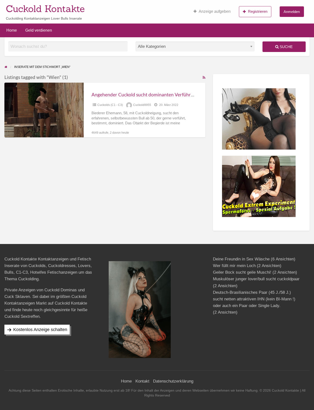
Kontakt (142, 381)
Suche (286, 47)
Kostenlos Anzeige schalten (40, 329)
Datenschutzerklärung (173, 381)
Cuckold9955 (142, 105)
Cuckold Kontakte (45, 8)
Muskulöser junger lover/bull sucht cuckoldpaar (256, 279)
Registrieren (257, 11)
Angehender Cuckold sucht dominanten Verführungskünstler (155, 94)
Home (11, 30)
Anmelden (292, 12)
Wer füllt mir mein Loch (234, 265)
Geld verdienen (38, 30)
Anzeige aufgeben (215, 11)
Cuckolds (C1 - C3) (110, 105)
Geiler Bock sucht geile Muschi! (242, 272)
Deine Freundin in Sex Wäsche (241, 259)
